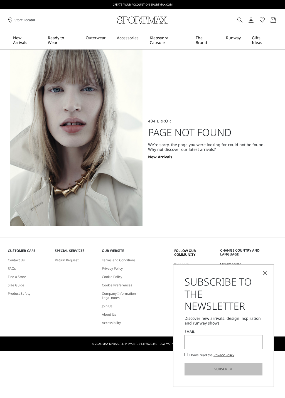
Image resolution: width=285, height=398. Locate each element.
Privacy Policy (112, 269)
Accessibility (111, 323)
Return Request (66, 260)
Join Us (107, 306)
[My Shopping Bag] (273, 20)
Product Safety (19, 294)
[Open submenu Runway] (244, 40)
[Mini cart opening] (280, 20)
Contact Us (16, 260)
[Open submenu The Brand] (218, 40)
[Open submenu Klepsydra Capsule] (188, 40)
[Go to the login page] (251, 20)
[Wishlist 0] (262, 20)
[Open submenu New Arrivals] (40, 40)
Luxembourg (231, 264)
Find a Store (17, 277)
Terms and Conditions (119, 260)
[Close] (265, 273)
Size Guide (16, 285)
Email (190, 332)
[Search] (240, 20)
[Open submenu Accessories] (142, 40)
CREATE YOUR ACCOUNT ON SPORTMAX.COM (143, 4)
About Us (109, 314)
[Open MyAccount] (256, 20)
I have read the (211, 355)
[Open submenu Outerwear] (109, 40)
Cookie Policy (112, 277)
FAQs (12, 269)
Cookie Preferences (117, 285)
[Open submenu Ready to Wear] (78, 40)
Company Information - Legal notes (120, 296)
